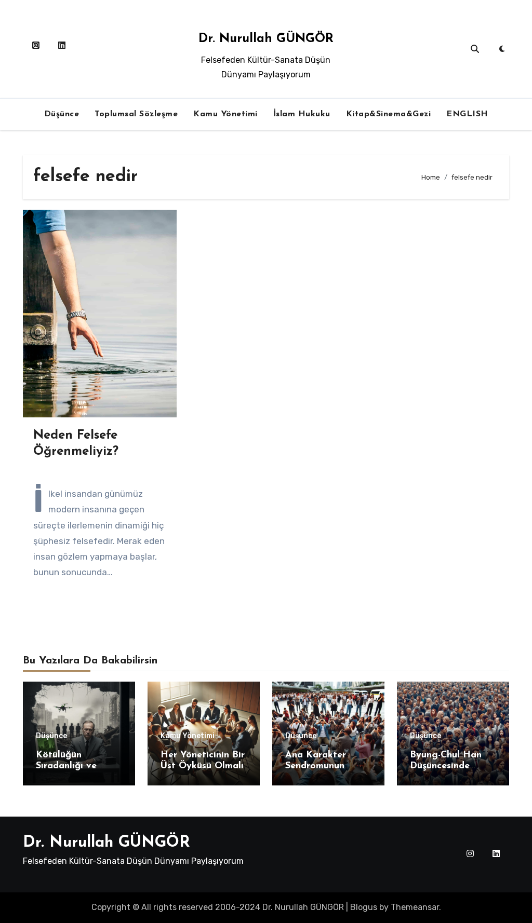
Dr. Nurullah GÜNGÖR (266, 39)
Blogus (363, 907)
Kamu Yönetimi (225, 114)
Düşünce (61, 114)
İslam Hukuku (301, 114)
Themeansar (415, 907)
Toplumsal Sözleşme (136, 114)
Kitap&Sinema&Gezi (388, 114)
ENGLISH (467, 114)
